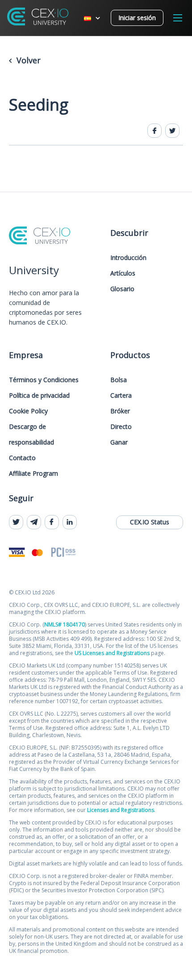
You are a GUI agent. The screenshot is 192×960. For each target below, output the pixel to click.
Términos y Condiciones (44, 379)
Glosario (122, 288)
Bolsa (118, 379)
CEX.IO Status (149, 522)
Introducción (128, 257)
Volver (27, 60)
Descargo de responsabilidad (31, 434)
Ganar (119, 442)
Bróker (120, 411)
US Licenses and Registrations (112, 653)
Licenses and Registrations (120, 810)
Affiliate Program (33, 473)
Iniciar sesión (137, 17)
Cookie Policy (28, 411)
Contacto (22, 457)
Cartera (121, 395)
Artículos (122, 273)
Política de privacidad (39, 395)
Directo (121, 426)
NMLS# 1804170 (64, 624)
